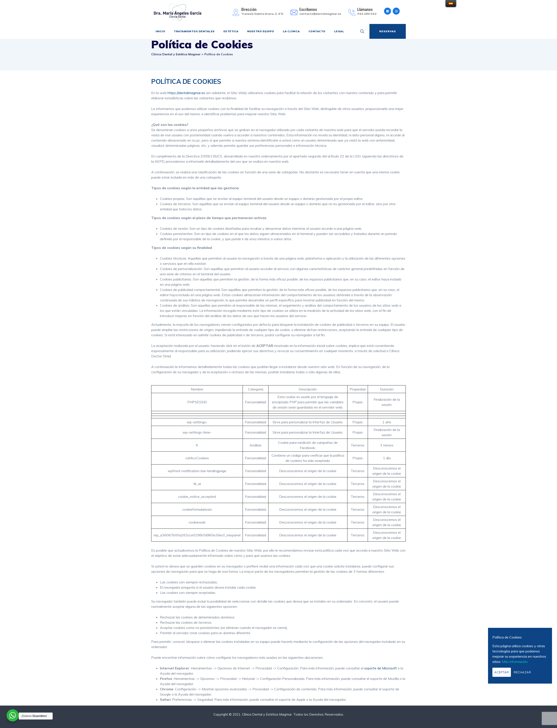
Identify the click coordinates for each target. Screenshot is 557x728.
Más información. (515, 661)
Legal (339, 31)
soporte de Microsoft (380, 668)
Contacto (317, 31)
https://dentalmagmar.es (186, 93)
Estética (230, 31)
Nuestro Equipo (260, 31)
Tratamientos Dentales (194, 31)
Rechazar (522, 672)
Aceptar (501, 672)
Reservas (387, 31)
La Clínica (291, 31)
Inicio (160, 31)
